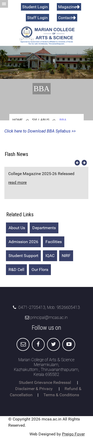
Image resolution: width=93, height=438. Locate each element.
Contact (65, 17)
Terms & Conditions (61, 394)
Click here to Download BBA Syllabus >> (40, 131)
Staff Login (37, 17)
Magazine (67, 6)
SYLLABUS (40, 120)
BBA (62, 120)
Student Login (35, 6)
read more (17, 182)
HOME (17, 120)
